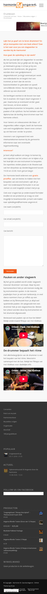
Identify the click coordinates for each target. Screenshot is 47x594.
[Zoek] (34, 5)
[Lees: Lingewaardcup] (6, 455)
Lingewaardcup (15, 453)
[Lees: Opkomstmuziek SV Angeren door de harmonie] (6, 470)
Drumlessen (9, 13)
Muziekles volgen (10, 421)
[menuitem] (34, 5)
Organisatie (8, 426)
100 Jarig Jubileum (10, 434)
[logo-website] (19, 5)
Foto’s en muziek (10, 413)
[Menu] (40, 5)
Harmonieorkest (10, 417)
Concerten (7, 409)
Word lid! (7, 430)
